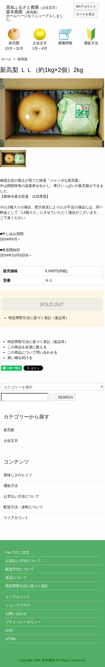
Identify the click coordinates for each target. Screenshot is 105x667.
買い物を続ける (19, 358)
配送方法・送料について (23, 507)
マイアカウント (16, 518)
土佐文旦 (11, 441)
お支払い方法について (21, 496)
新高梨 (23, 59)
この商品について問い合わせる (32, 352)
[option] (52, 112)
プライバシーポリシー (23, 622)
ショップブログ (17, 605)
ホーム (6, 59)
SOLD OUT (52, 304)
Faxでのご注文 (17, 552)
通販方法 (11, 486)
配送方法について (19, 569)
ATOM (10, 639)
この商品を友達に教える (27, 347)
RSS (8, 630)
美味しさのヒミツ (18, 475)
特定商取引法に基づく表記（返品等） (38, 318)
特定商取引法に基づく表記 (26, 586)
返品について (16, 577)
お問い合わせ (16, 614)
